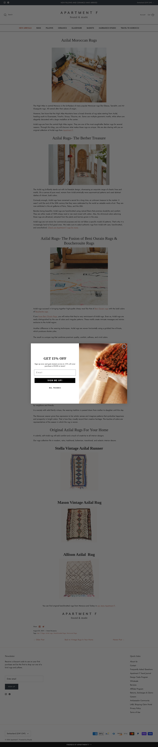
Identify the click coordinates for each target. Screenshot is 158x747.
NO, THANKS (55, 388)
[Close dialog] (124, 346)
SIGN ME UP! (55, 380)
